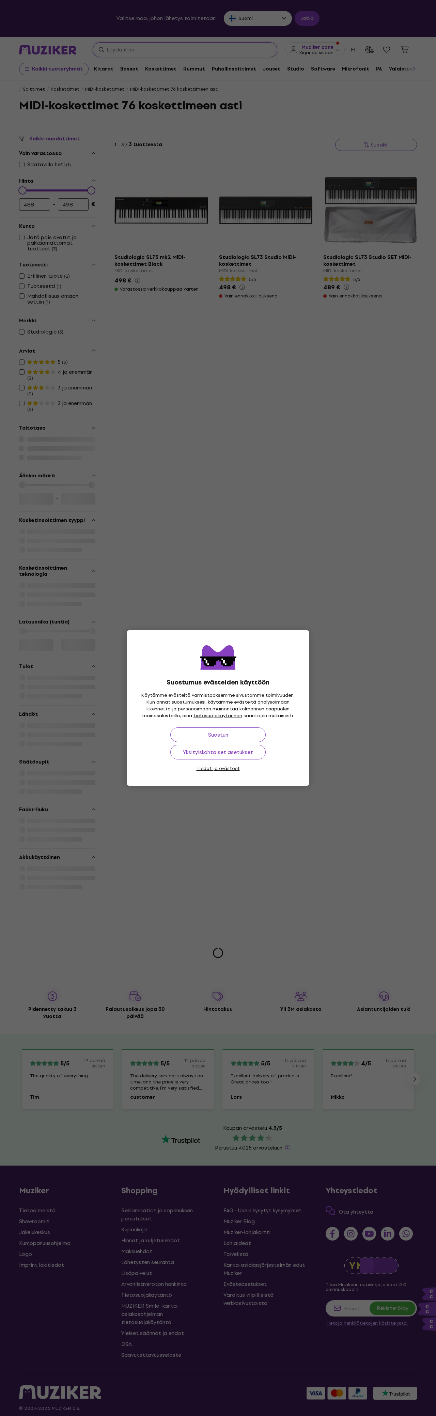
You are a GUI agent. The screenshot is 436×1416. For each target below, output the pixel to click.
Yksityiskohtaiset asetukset (218, 752)
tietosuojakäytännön (217, 716)
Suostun (218, 734)
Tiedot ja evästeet (218, 768)
